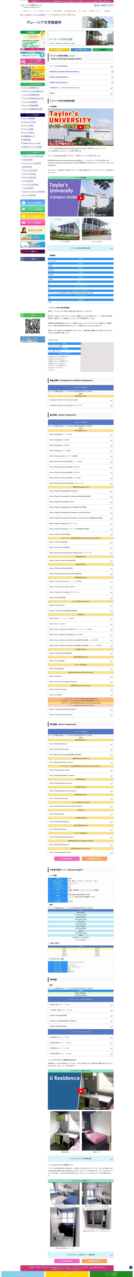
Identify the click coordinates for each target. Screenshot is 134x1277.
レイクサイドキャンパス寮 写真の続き (81, 1158)
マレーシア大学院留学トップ (31, 87)
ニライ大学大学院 (28, 181)
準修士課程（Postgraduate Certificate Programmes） (64, 71)
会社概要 (31, 1267)
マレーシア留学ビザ (29, 132)
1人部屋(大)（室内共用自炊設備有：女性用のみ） (63, 1021)
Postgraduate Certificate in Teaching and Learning (63, 400)
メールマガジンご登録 (90, 1)
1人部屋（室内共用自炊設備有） (58, 1015)
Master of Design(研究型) (56, 668)
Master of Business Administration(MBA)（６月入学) (64, 467)
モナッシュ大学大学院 (29, 195)
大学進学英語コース (64, 87)
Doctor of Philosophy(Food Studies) (59, 770)
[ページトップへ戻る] (131, 1267)
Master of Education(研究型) (57, 597)
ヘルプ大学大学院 (28, 188)
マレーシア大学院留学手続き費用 (32, 109)
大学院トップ (27, 11)
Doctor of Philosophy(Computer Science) (61, 762)
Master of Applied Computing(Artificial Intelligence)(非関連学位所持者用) (69, 496)
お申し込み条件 (53, 1267)
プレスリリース (47, 1)
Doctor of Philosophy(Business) (58, 744)
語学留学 (60, 49)
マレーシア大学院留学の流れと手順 (33, 98)
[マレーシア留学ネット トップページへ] (31, 8)
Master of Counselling (55, 695)
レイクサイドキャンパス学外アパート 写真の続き (81, 1254)
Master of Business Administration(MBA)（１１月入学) (65, 478)
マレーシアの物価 (28, 129)
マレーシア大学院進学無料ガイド (67, 1274)
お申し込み (45, 1267)
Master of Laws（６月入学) (57, 624)
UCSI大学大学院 (27, 159)
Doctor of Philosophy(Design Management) (61, 837)
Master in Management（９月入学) (59, 445)
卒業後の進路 (27, 139)
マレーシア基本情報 (29, 118)
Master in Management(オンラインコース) (63, 456)
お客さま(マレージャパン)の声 (31, 143)
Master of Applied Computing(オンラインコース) (63, 523)
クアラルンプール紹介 (29, 122)
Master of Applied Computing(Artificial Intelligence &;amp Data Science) (69, 512)
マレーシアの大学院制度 (30, 102)
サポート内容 (82, 11)
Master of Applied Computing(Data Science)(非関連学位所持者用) (68, 507)
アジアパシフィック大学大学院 (32, 163)
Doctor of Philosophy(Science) (58, 829)
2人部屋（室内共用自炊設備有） (58, 1026)
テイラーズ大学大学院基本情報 (58, 66)
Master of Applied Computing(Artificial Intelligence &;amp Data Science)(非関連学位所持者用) (76, 518)
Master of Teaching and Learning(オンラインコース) (64, 592)
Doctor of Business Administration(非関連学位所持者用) (65, 754)
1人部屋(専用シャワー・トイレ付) (59, 1037)
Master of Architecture (55, 676)
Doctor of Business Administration (59, 749)
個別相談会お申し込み (60, 1)
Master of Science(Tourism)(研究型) (59, 547)
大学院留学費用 (56, 11)
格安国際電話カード (29, 136)
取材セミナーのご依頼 (75, 1)
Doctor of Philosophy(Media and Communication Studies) (65, 806)
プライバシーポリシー (65, 1267)
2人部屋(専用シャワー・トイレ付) (59, 1048)
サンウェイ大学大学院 (29, 174)
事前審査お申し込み (95, 858)
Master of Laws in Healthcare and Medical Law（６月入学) (66, 634)
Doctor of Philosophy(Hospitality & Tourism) (61, 775)
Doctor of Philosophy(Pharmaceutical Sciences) (63, 791)
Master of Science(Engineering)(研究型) (60, 653)
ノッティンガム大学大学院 (30, 184)
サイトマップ (75, 1267)
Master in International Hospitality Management (62, 709)
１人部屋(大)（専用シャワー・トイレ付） (61, 1010)
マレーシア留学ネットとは (41, 11)
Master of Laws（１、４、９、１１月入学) (61, 618)
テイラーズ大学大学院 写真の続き (81, 248)
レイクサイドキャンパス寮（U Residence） (80, 999)
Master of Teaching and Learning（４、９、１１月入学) (65, 581)
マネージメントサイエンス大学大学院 (34, 191)
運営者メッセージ (94, 11)
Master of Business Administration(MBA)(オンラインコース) (66, 483)
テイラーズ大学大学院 (29, 177)
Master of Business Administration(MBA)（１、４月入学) (65, 461)
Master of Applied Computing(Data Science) (61, 501)
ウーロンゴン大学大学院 (30, 170)
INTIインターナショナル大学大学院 (33, 156)
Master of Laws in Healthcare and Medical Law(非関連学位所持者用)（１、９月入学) (73, 640)
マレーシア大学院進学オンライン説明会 (111, 1274)
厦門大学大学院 (27, 167)
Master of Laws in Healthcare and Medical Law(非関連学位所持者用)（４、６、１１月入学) (75, 645)
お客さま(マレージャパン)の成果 (32, 147)
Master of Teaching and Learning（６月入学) (62, 586)
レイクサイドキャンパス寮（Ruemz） (81, 1032)
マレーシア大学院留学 (39, 14)
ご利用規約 (38, 1267)
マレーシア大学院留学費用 (30, 105)
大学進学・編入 (82, 49)
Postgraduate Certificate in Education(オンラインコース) (65, 405)
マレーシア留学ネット (27, 14)
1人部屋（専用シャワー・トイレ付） (60, 1004)
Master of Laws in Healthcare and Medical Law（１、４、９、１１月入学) (70, 629)
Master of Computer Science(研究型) (59, 534)
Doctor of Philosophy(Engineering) (59, 821)
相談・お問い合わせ (104, 1)
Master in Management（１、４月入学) (60, 434)
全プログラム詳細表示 (80, 387)
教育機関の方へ (36, 1)
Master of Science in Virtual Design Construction (63, 681)
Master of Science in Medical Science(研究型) (62, 560)
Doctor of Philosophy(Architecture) (59, 844)
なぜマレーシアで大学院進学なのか (33, 91)
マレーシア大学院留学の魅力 (31, 95)
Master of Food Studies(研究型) (58, 542)
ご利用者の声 (107, 11)
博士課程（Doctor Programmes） (58, 82)
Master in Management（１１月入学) (60, 450)
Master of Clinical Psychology (57, 689)
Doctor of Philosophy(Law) (56, 814)
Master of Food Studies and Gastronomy (61, 714)
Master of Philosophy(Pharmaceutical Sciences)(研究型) (65, 573)
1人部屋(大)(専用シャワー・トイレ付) (60, 1042)
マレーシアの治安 (28, 125)
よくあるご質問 (92, 1267)
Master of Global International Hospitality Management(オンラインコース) (70, 553)
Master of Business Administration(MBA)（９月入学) (64, 472)
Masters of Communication (57, 605)
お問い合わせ (67, 858)
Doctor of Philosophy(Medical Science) (60, 783)
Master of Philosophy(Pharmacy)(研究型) (61, 568)
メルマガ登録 (83, 1267)
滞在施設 (52, 93)
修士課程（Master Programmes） (59, 77)
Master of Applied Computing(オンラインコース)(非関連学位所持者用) (69, 529)
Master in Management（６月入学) (59, 440)
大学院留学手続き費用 (69, 11)
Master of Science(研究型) (56, 661)
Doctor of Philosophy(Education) (58, 798)
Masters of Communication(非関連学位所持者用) (63, 610)
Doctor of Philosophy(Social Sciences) (60, 852)
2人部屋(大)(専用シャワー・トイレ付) (60, 1053)
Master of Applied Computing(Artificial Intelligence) (63, 491)
